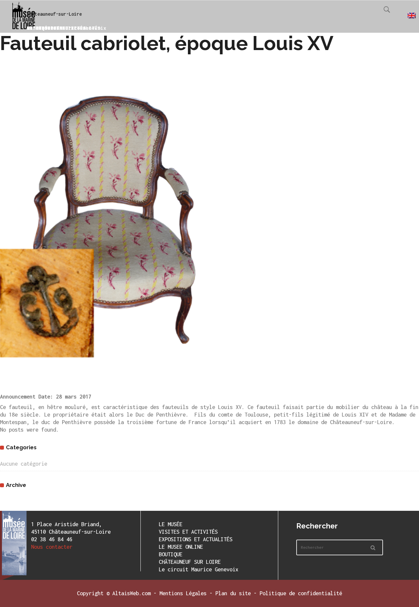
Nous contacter (51, 547)
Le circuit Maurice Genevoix (198, 569)
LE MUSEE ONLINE (181, 547)
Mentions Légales (183, 593)
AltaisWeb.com (131, 593)
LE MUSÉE (170, 524)
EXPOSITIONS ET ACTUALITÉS (195, 539)
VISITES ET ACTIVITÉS (188, 531)
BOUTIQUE (170, 554)
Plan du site (233, 593)
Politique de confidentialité (301, 593)
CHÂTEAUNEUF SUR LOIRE (190, 562)
